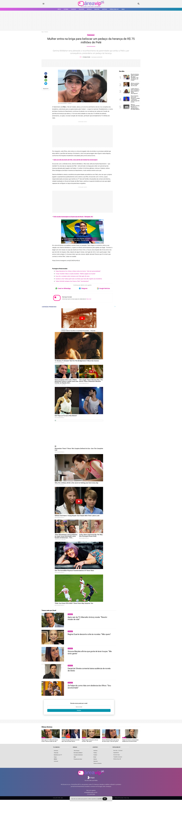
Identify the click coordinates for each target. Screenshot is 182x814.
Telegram (84, 288)
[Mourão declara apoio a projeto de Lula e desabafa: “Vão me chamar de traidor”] (126, 79)
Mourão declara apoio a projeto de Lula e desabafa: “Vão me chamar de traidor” (135, 77)
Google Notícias (104, 288)
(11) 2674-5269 (91, 794)
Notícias (63, 737)
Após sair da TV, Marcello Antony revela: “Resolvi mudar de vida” (50, 740)
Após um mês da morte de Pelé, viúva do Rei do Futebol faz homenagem (75, 159)
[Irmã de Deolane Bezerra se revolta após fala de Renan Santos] (71, 733)
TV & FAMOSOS (56, 747)
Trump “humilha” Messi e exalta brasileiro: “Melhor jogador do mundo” (75, 273)
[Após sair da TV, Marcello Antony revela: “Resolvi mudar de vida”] (53, 620)
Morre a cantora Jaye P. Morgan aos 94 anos (135, 84)
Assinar (79, 710)
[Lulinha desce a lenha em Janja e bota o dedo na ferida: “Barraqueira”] (126, 93)
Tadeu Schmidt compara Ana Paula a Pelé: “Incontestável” (72, 281)
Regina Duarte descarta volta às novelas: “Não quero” (89, 634)
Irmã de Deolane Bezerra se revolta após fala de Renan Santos (70, 740)
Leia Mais (99, 798)
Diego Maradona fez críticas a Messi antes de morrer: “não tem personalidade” (78, 271)
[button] (129, 4)
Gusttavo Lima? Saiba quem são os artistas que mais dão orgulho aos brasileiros (79, 278)
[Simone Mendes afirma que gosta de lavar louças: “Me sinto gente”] (53, 654)
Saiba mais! (88, 299)
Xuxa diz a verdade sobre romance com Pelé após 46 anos (72, 276)
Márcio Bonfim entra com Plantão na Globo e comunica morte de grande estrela (135, 99)
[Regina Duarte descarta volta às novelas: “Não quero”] (53, 637)
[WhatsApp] (45, 80)
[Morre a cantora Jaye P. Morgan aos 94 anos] (126, 86)
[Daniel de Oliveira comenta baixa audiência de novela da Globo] (53, 671)
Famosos (46, 31)
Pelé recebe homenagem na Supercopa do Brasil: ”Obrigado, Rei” (73, 216)
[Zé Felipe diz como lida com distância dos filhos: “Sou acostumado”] (53, 688)
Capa (43, 31)
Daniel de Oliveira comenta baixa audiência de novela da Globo (130, 740)
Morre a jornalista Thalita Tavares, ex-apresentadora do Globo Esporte (135, 107)
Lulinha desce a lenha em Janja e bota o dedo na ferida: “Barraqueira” (135, 91)
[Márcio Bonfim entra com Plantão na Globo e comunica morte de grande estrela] (126, 100)
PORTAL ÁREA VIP (116, 747)
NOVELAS (75, 747)
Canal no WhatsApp (64, 288)
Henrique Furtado (86, 57)
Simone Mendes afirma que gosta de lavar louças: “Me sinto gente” (110, 740)
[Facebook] (45, 73)
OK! (105, 798)
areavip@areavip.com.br (90, 792)
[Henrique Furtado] (81, 57)
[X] (45, 76)
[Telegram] (45, 83)
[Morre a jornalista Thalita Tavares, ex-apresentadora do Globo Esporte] (126, 108)
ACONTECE (95, 747)
